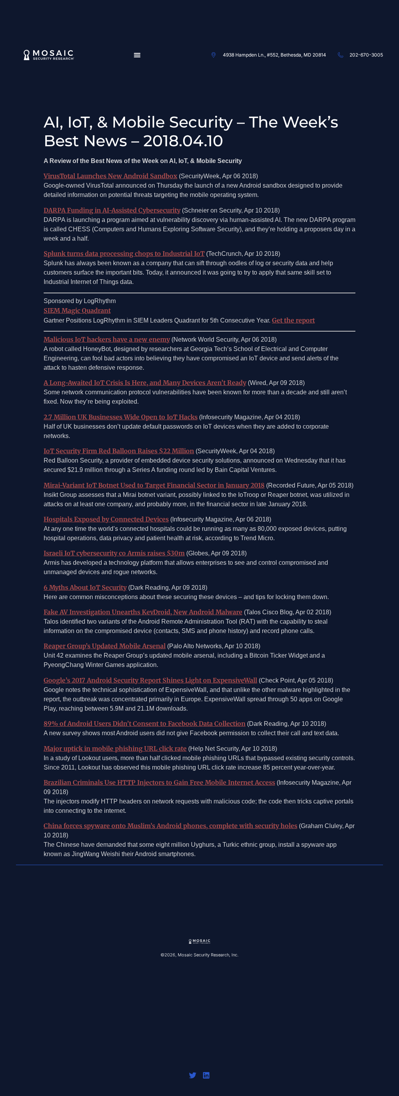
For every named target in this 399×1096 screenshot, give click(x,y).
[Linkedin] (206, 1075)
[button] (137, 55)
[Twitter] (192, 1075)
